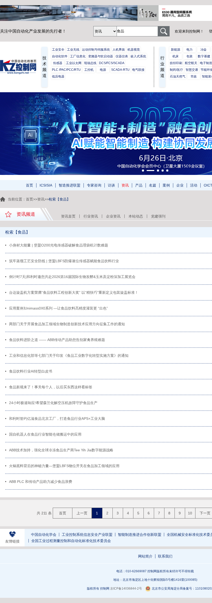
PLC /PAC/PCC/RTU (66, 70)
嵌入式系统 (138, 56)
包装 (189, 56)
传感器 (57, 63)
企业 (180, 185)
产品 (138, 185)
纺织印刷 (176, 63)
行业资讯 (91, 216)
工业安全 (58, 49)
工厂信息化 (78, 56)
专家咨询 (94, 185)
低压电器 (58, 76)
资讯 (125, 185)
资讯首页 (68, 216)
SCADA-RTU (120, 70)
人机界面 (118, 49)
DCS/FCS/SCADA (111, 63)
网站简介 (145, 556)
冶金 (203, 49)
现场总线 (90, 63)
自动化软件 (59, 56)
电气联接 (138, 70)
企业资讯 (113, 216)
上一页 (82, 513)
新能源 (175, 49)
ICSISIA (46, 185)
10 (190, 513)
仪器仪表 (122, 56)
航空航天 (191, 63)
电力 (189, 49)
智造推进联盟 (69, 185)
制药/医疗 (176, 70)
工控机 (89, 70)
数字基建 (204, 56)
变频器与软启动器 (100, 56)
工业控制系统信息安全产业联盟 (87, 534)
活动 (193, 185)
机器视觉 (133, 49)
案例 (166, 185)
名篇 (152, 185)
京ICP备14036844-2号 (126, 588)
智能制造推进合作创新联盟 (139, 534)
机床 (175, 56)
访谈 (111, 185)
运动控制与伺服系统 (96, 49)
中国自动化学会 (43, 534)
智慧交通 (192, 70)
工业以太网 (73, 63)
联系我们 (165, 556)
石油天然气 (177, 76)
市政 (194, 76)
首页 (29, 185)
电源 (103, 70)
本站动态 (135, 216)
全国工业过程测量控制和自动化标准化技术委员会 (71, 541)
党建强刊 (158, 216)
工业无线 (73, 49)
